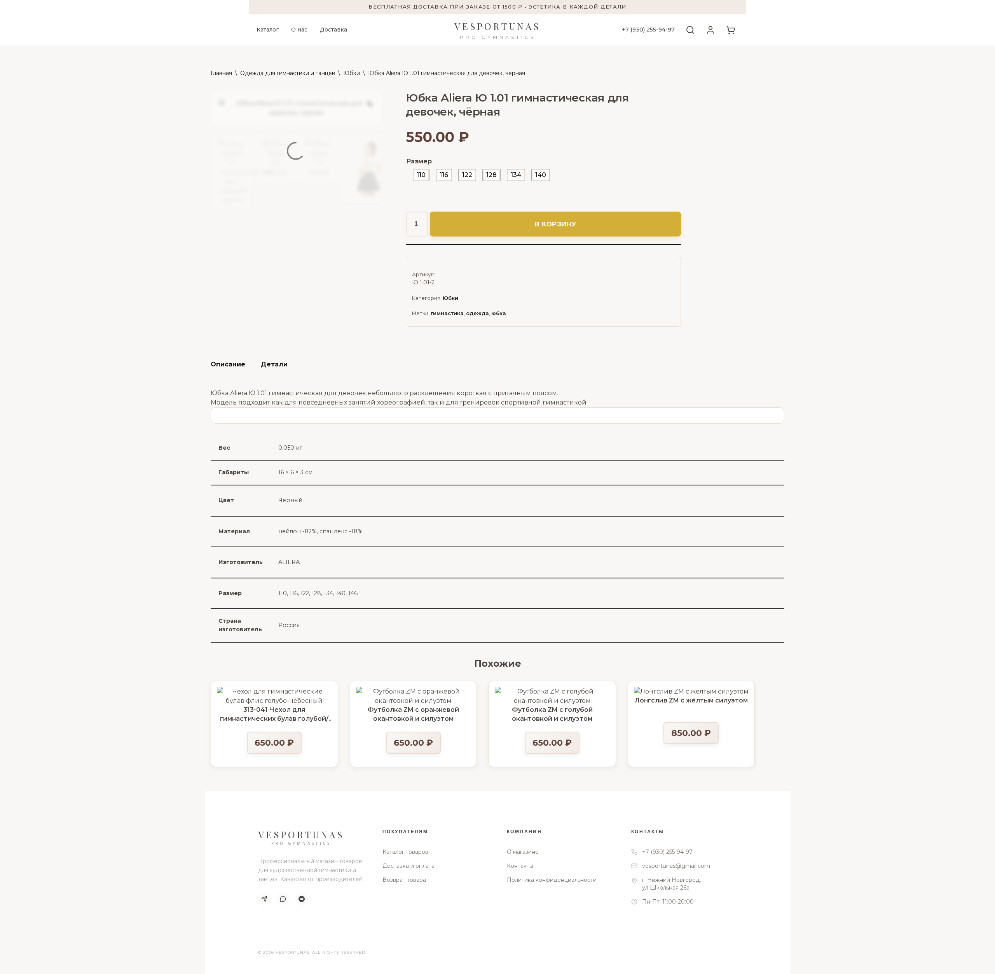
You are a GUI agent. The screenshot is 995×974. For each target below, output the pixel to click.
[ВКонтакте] (301, 899)
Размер (419, 161)
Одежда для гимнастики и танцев (287, 73)
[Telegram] (264, 899)
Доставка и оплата (408, 865)
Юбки (351, 73)
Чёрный (290, 500)
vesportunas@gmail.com (676, 865)
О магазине (523, 851)
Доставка (333, 29)
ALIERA (289, 562)
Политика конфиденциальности (552, 879)
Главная (221, 73)
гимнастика (447, 313)
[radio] (421, 175)
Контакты (520, 865)
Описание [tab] (228, 364)
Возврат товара (404, 879)
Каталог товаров (405, 851)
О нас (299, 29)
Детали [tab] (274, 364)
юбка (498, 313)
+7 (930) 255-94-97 (648, 29)
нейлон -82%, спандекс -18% (320, 531)
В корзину (555, 224)
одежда (477, 313)
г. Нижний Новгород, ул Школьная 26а (671, 883)
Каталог (268, 29)
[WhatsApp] (283, 899)
